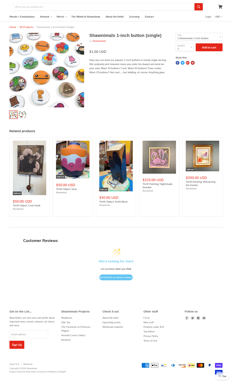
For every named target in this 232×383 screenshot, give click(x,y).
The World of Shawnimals (85, 16)
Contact (149, 16)
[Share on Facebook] (177, 63)
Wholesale (28, 364)
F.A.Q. (146, 317)
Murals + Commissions (22, 16)
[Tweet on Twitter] (182, 63)
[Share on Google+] (188, 63)
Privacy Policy (150, 336)
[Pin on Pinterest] (193, 63)
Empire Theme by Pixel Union (22, 371)
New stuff (148, 322)
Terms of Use (150, 340)
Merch (61, 16)
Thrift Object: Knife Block (113, 201)
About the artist (110, 317)
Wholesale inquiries (112, 326)
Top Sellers (149, 331)
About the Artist (115, 16)
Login (208, 16)
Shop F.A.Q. (14, 364)
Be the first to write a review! (116, 277)
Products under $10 (153, 326)
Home (12, 27)
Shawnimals (99, 40)
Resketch (66, 339)
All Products (26, 27)
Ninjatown (66, 317)
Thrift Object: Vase (66, 188)
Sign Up (17, 344)
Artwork (45, 16)
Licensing (134, 16)
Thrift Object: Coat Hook (26, 205)
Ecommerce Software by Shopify (51, 371)
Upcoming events (111, 322)
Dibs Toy (65, 322)
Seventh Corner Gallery (73, 335)
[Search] (198, 6)
